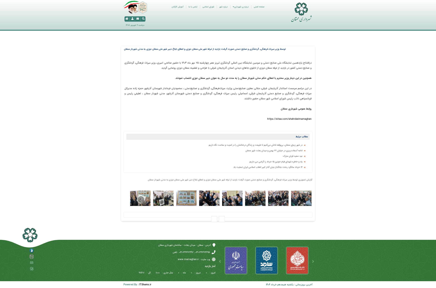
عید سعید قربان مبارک (292, 156)
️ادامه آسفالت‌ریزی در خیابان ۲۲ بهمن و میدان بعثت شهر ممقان (274, 150)
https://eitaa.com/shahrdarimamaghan (289, 119)
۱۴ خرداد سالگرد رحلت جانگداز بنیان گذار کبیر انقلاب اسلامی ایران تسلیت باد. (267, 167)
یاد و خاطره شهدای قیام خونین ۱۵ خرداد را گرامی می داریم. (275, 162)
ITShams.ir (145, 284)
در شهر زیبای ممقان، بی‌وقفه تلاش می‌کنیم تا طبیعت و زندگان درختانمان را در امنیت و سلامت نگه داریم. (255, 145)
